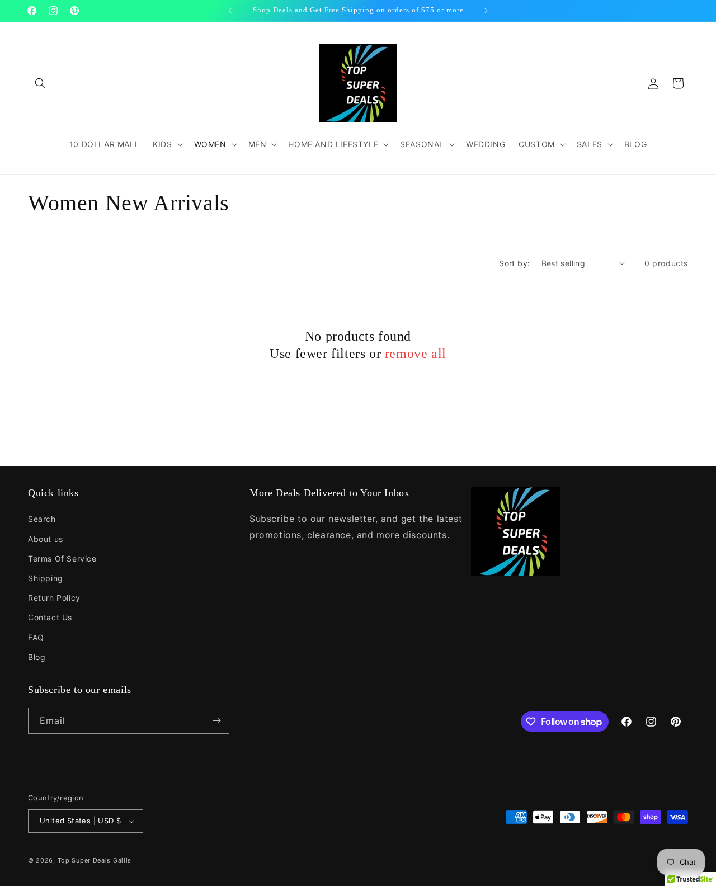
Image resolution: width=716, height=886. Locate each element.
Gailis (122, 860)
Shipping (45, 578)
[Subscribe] (216, 721)
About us (45, 539)
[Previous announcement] (230, 10)
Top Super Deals (84, 860)
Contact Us (50, 617)
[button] (40, 83)
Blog (36, 657)
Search (42, 519)
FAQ (36, 637)
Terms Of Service (62, 558)
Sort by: (514, 263)
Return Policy (54, 597)
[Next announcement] (486, 10)
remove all (415, 353)
